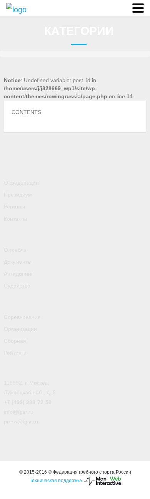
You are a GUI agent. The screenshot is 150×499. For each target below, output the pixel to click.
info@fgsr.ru (18, 412)
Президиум (18, 195)
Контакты (15, 219)
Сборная (15, 341)
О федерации (21, 183)
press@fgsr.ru (21, 421)
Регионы (14, 206)
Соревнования (22, 317)
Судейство (17, 286)
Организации (20, 329)
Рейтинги (15, 353)
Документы (18, 262)
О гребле (15, 250)
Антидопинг (18, 274)
